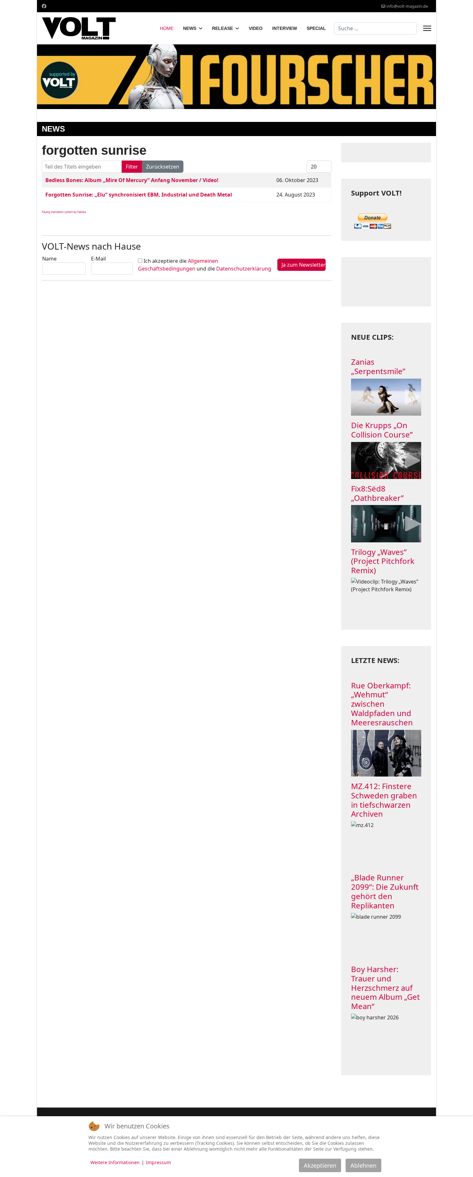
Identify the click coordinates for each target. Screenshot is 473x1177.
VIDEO (256, 28)
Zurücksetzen (162, 166)
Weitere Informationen (115, 1162)
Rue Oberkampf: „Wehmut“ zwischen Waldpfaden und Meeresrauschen (382, 704)
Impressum (158, 1162)
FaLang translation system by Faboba (64, 212)
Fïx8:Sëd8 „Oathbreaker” (377, 493)
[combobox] (375, 28)
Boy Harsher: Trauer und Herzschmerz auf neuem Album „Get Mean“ (385, 987)
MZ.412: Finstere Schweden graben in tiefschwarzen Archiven (384, 800)
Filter (132, 166)
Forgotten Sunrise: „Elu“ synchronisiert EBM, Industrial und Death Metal (138, 194)
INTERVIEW (284, 28)
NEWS (189, 28)
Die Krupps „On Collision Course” (382, 430)
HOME (166, 28)
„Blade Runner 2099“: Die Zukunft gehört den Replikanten (385, 891)
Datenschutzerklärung (243, 268)
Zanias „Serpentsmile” (378, 366)
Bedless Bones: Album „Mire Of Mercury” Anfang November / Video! (131, 180)
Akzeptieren (320, 1165)
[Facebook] (44, 6)
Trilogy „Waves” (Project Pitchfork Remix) (382, 561)
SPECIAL (316, 28)
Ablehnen (363, 1165)
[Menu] (427, 28)
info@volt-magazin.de (407, 6)
